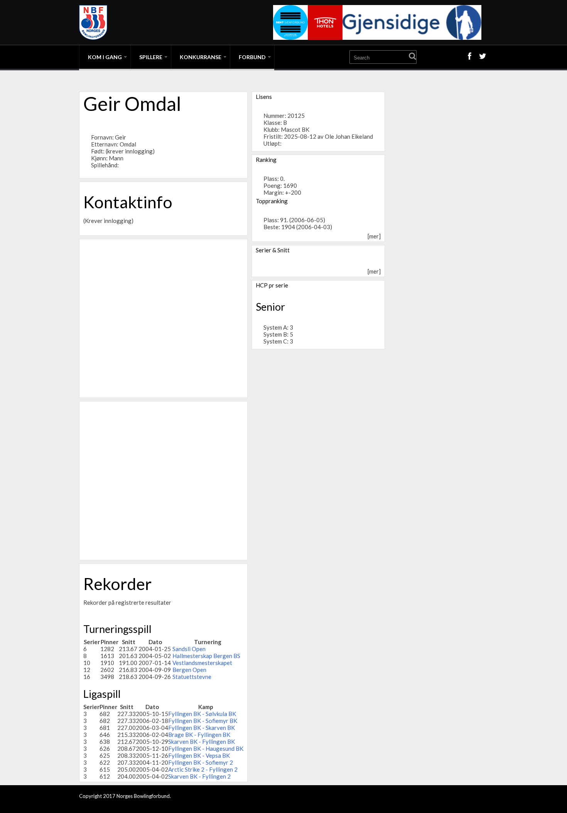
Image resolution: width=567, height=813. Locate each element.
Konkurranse (200, 57)
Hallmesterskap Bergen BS (206, 655)
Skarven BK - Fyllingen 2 (199, 776)
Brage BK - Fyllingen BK (199, 734)
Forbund (252, 57)
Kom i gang (105, 57)
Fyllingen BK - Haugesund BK (205, 748)
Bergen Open (189, 669)
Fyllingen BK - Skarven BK (201, 727)
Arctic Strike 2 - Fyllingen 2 (203, 769)
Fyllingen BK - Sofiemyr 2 (200, 762)
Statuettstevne (191, 676)
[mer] (374, 236)
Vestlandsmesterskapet (202, 662)
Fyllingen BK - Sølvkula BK (202, 713)
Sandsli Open (189, 648)
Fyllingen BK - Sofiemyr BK (202, 720)
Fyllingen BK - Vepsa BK (199, 755)
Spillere (150, 57)
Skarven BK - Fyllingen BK (201, 741)
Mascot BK (295, 129)
